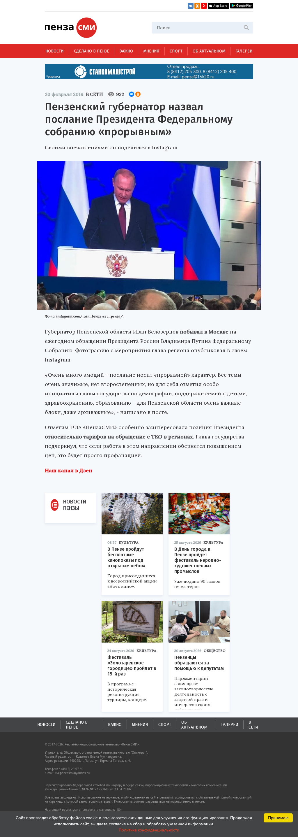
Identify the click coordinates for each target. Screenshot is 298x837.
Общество (215, 650)
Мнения (151, 51)
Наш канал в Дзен (68, 470)
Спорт (176, 51)
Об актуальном (209, 51)
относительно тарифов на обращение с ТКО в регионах (119, 436)
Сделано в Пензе (91, 51)
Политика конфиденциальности (149, 830)
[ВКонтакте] (131, 94)
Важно (126, 51)
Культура (129, 542)
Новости (54, 51)
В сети (94, 94)
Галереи (244, 51)
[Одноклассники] (138, 94)
